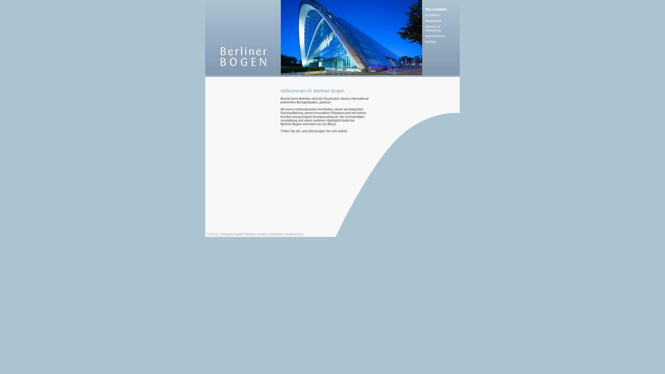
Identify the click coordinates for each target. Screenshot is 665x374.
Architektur (432, 15)
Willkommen (436, 9)
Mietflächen (433, 21)
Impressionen (434, 36)
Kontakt (430, 42)
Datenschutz (295, 234)
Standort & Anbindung (433, 28)
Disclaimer (276, 234)
